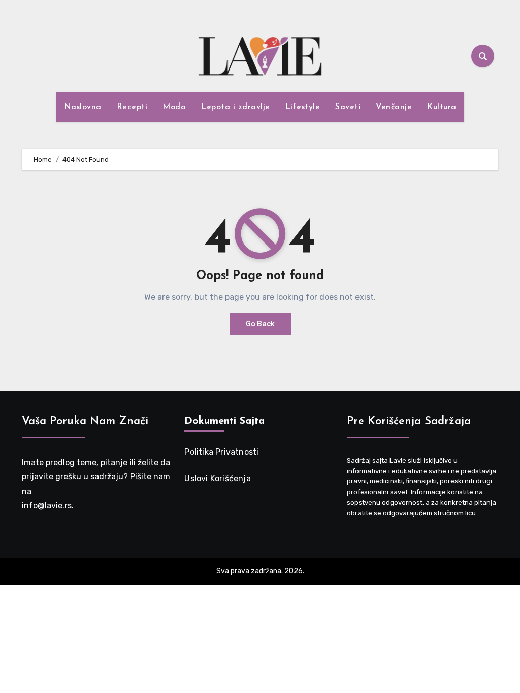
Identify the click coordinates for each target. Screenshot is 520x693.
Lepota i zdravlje (235, 107)
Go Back (260, 324)
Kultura (442, 107)
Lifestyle (302, 107)
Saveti (348, 107)
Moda (174, 107)
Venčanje (394, 107)
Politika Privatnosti (221, 452)
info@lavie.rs (47, 505)
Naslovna (83, 107)
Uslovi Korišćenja (217, 478)
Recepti (132, 107)
